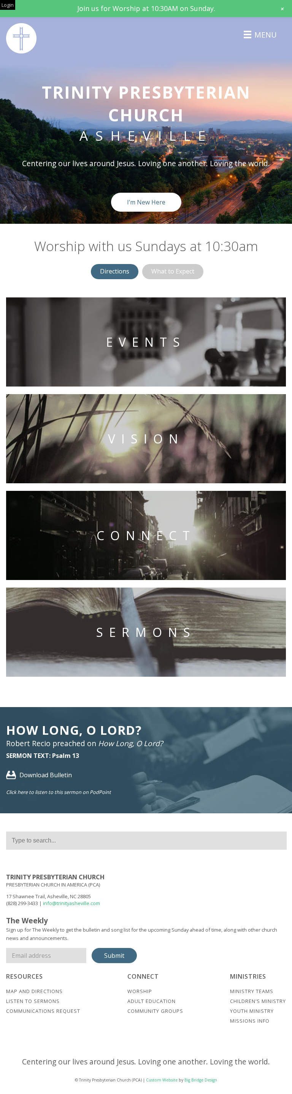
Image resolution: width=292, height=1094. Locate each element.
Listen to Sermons (33, 1001)
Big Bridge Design (200, 1080)
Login (8, 5)
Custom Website (162, 1080)
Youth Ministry (252, 1011)
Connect (143, 976)
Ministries (248, 976)
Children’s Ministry (258, 1001)
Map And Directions (34, 991)
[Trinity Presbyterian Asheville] (21, 38)
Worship (139, 991)
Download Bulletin (45, 775)
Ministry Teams (251, 991)
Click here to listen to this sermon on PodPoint (58, 792)
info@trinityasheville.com (71, 903)
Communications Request (43, 1011)
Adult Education (151, 1001)
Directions (114, 271)
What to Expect (172, 271)
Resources (24, 976)
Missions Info (250, 1020)
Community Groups (155, 1011)
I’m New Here (146, 202)
